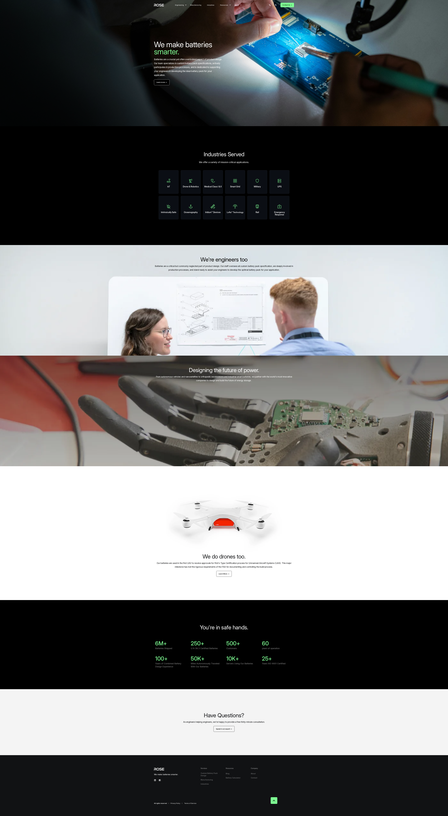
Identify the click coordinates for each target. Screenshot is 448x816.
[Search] (276, 5)
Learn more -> (161, 82)
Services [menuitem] (204, 768)
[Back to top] (274, 800)
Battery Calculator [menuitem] (233, 778)
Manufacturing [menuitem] (195, 5)
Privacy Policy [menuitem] (175, 803)
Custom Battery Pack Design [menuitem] (209, 774)
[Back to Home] (159, 5)
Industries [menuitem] (210, 5)
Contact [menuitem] (254, 778)
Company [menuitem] (254, 768)
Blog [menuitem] (227, 774)
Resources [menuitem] (224, 5)
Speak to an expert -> (224, 729)
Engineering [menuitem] (179, 5)
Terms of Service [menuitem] (190, 803)
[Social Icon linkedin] (155, 780)
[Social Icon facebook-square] (159, 780)
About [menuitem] (237, 5)
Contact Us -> (287, 5)
